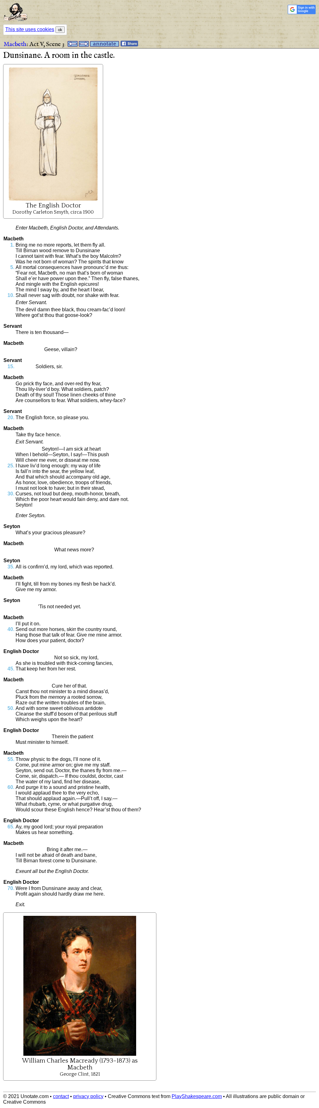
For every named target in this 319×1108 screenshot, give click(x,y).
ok (60, 29)
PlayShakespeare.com (197, 1096)
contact (61, 1096)
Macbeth (14, 44)
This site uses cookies (29, 29)
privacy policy (88, 1096)
